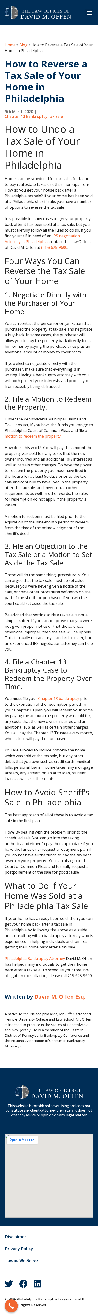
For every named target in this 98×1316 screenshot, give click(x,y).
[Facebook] (23, 1284)
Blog (23, 44)
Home (10, 44)
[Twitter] (9, 1284)
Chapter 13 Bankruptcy (26, 116)
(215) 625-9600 (54, 247)
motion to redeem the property (33, 436)
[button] (89, 12)
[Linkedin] (37, 1284)
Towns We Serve (21, 1260)
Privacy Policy (19, 1248)
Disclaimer (15, 1236)
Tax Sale (55, 116)
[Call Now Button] (11, 1305)
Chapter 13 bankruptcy (58, 698)
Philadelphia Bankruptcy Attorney (35, 958)
